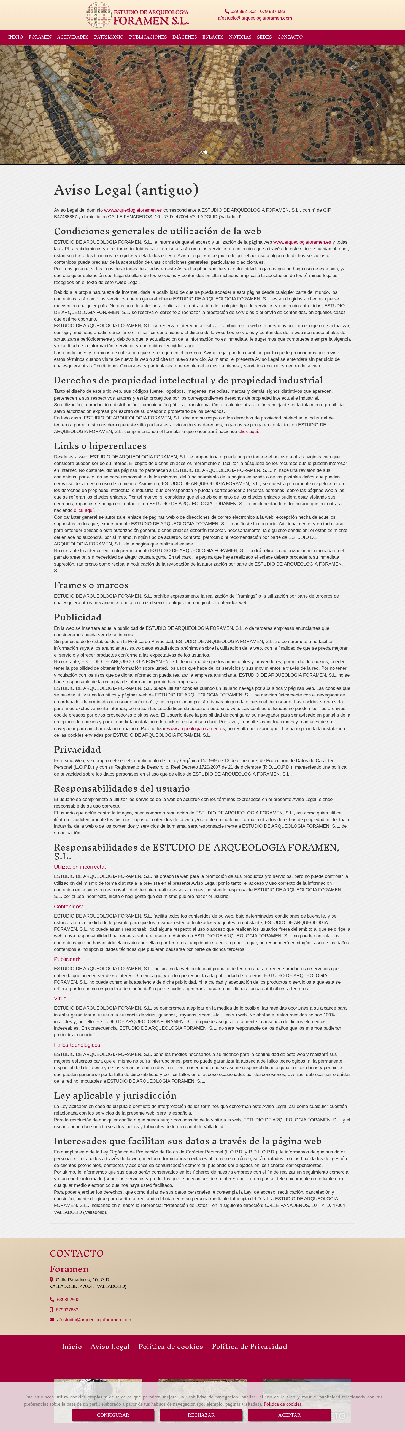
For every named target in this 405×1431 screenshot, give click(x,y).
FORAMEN (40, 37)
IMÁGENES (184, 37)
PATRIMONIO (109, 37)
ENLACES (213, 37)
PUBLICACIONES (148, 37)
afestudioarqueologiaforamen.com (255, 18)
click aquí (248, 431)
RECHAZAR (201, 1415)
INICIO (15, 37)
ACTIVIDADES (73, 37)
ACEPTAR (289, 1415)
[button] (30, 102)
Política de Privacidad (249, 1346)
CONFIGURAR (113, 1415)
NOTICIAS (240, 37)
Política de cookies (282, 1404)
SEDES (264, 37)
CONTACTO (290, 37)
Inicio (72, 1346)
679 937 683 (272, 11)
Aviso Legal (110, 1346)
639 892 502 (243, 11)
